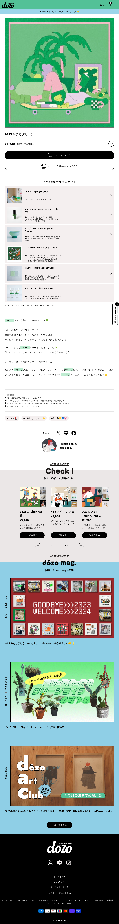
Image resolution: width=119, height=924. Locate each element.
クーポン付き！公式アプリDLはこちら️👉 (59, 11)
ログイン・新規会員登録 (59, 892)
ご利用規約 (98, 900)
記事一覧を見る (59, 825)
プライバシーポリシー (80, 900)
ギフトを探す (59, 876)
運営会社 (110, 900)
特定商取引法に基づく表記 (59, 904)
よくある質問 (7, 900)
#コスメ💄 (12, 418)
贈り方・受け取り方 (60, 887)
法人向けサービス (60, 900)
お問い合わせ (22, 900)
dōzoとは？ (59, 882)
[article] (59, 611)
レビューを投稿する (40, 900)
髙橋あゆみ (66, 448)
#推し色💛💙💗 (59, 418)
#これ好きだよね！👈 (34, 418)
